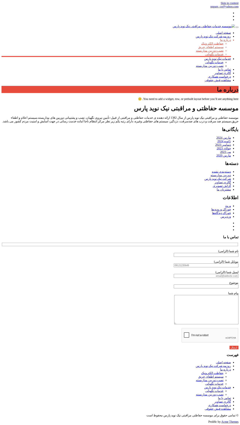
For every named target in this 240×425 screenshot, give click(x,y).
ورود (228, 205)
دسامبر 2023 (223, 144)
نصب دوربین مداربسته (210, 50)
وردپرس (225, 216)
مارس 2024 (223, 137)
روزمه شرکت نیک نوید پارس (213, 36)
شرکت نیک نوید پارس (217, 178)
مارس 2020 (223, 155)
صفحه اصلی (223, 32)
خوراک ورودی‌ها (221, 209)
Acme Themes (229, 421)
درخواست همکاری (219, 76)
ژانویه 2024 (224, 141)
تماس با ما (224, 69)
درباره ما (225, 40)
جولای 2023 (224, 148)
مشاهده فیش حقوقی (218, 80)
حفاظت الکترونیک (212, 43)
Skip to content (229, 3)
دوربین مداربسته (221, 175)
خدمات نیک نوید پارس (217, 58)
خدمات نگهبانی (214, 54)
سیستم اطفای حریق (211, 47)
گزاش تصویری (222, 186)
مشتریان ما (224, 189)
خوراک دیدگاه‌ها (221, 213)
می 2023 (225, 152)
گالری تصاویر (222, 73)
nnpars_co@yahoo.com (224, 6)
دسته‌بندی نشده (221, 171)
